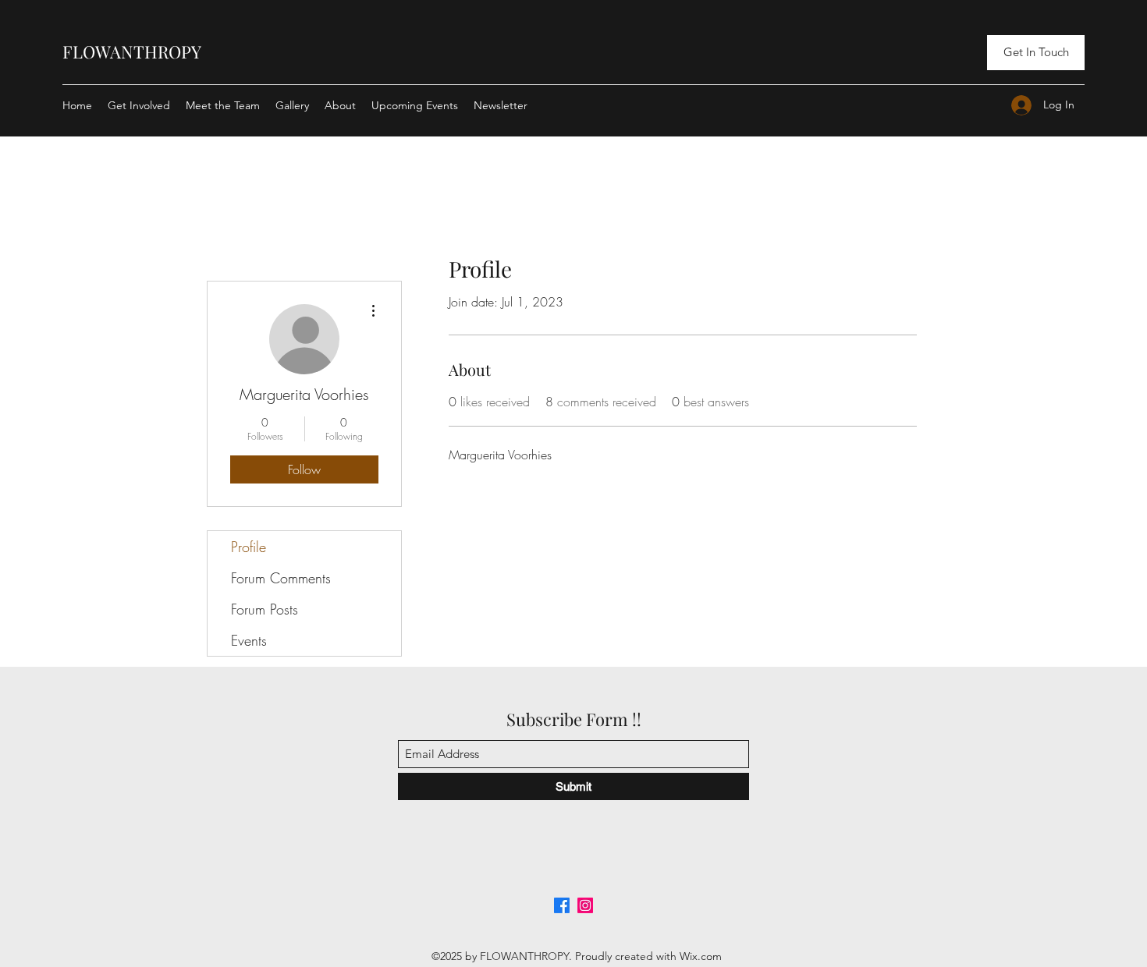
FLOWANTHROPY (131, 51)
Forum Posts (264, 609)
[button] (1036, 52)
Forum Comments (281, 578)
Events (249, 640)
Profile (248, 546)
